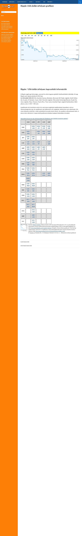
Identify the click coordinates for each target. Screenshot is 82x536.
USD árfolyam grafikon (6, 41)
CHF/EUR (28, 143)
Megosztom (39, 33)
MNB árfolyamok (4, 29)
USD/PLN (33, 169)
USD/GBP (49, 132)
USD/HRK (33, 163)
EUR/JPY (38, 127)
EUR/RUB (28, 184)
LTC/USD (33, 221)
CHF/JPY (38, 143)
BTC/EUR (28, 200)
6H (35, 35)
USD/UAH (33, 195)
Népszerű (49, 1)
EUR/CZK (28, 153)
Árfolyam (11, 1)
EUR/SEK (28, 190)
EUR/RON (28, 174)
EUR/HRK (28, 163)
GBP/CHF (43, 148)
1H (25, 35)
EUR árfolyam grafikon (6, 38)
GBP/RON (49, 174)
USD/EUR (28, 132)
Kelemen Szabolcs (37, 224)
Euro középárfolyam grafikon (7, 35)
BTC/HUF (28, 205)
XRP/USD (33, 216)
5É (47, 35)
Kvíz (44, 1)
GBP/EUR (28, 148)
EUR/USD (33, 127)
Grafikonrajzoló (21, 1)
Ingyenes (38, 1)
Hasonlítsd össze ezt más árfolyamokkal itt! (44, 118)
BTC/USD (33, 200)
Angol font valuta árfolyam (6, 27)
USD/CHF (43, 132)
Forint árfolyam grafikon (6, 40)
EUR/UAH (28, 195)
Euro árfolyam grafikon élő (6, 37)
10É (51, 35)
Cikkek (30, 1)
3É (44, 35)
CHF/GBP (49, 143)
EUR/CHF (43, 127)
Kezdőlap (4, 1)
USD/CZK (33, 153)
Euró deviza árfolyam (5, 23)
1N (22, 35)
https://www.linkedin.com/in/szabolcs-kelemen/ (41, 228)
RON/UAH (28, 179)
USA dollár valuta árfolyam (6, 26)
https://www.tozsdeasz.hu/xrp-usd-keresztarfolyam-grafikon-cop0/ (50, 231)
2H (29, 35)
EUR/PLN (28, 169)
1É (38, 35)
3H (32, 35)
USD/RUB (33, 184)
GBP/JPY (38, 148)
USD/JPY (38, 132)
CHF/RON (43, 174)
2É (41, 35)
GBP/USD (33, 148)
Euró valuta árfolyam (5, 24)
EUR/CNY (28, 158)
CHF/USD (33, 143)
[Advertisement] (50, 20)
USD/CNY (33, 158)
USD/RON (33, 174)
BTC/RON (33, 205)
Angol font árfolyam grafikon (7, 34)
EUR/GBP (49, 127)
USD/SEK (33, 190)
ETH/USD (33, 210)
